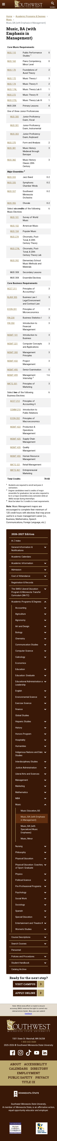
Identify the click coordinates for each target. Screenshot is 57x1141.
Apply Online (25, 993)
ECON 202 (15, 418)
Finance (19, 709)
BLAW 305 (12, 297)
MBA (17, 798)
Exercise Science (23, 703)
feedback (28, 1014)
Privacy (42, 1077)
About (15, 1064)
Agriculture (20, 614)
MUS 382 (11, 160)
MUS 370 (11, 142)
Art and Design (22, 626)
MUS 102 (14, 226)
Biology (18, 632)
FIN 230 (10, 318)
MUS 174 (11, 84)
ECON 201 (12, 309)
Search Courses (18, 943)
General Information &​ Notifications (22, 549)
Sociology (20, 905)
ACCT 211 (12, 288)
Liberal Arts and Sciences (27, 774)
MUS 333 (11, 177)
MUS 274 (14, 237)
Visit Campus (25, 984)
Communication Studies (26, 644)
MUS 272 (11, 95)
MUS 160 (11, 61)
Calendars (18, 1068)
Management (21, 780)
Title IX (28, 1082)
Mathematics (21, 792)
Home (9, 16)
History (18, 727)
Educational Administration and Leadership (30, 683)
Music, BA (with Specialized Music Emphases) (29, 829)
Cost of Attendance (20, 576)
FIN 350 (10, 323)
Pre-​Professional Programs (28, 886)
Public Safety (20, 1077)
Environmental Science (26, 697)
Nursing (19, 846)
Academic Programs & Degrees (30, 16)
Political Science (23, 880)
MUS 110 (11, 52)
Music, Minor (27, 838)
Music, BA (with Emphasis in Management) (33, 818)
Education (20, 669)
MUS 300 (14, 117)
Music (9, 19)
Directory (39, 1068)
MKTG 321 (15, 464)
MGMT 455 (15, 456)
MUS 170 (11, 70)
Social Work (21, 898)
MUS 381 (11, 148)
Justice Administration (26, 767)
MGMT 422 (15, 427)
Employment (28, 1073)
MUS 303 (14, 134)
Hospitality (20, 740)
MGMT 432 (12, 361)
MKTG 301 (12, 383)
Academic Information (22, 563)
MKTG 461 (15, 470)
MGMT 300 (12, 352)
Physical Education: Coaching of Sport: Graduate (29, 866)
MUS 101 (14, 217)
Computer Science (24, 651)
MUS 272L (12, 100)
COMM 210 (15, 409)
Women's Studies (23, 929)
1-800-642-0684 (28, 1042)
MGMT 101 (12, 335)
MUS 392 (14, 260)
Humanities (20, 746)
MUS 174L (12, 89)
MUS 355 (11, 203)
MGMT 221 (12, 344)
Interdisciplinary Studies (26, 761)
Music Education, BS (30, 811)
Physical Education (24, 858)
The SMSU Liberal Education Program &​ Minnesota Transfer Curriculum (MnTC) (26, 592)
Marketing (20, 786)
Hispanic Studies (23, 721)
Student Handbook (20, 963)
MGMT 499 (12, 375)
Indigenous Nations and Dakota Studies (30, 754)
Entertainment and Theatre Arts (30, 923)
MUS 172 (11, 78)
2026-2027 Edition (22, 534)
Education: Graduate (25, 675)
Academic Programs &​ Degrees (26, 602)
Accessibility (35, 1064)
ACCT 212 (15, 401)
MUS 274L (15, 248)
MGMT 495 (12, 369)
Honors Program (23, 734)
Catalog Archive (18, 969)
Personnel (16, 950)
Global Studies (22, 715)
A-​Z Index (16, 541)
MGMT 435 (15, 447)
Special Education (23, 917)
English (18, 691)
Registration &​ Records (22, 582)
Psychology (20, 892)
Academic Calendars (21, 557)
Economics (20, 663)
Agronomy (20, 620)
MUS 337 (11, 191)
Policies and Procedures (22, 956)
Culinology (20, 657)
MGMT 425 (15, 439)
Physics (19, 874)
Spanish (19, 911)
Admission (16, 570)
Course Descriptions (20, 937)
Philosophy (20, 852)
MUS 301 (14, 125)
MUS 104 (14, 231)
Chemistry (20, 638)
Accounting (20, 608)
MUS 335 (11, 182)
